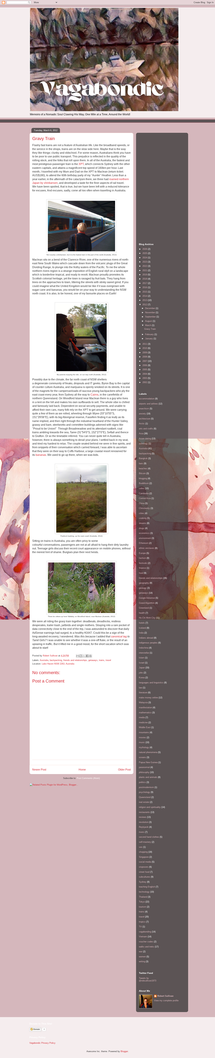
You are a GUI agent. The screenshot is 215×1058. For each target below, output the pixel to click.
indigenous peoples (148, 642)
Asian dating (145, 438)
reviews (142, 817)
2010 (145, 348)
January (149, 338)
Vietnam (143, 936)
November (150, 312)
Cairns (94, 394)
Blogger (124, 1051)
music (142, 742)
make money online (148, 697)
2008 (145, 356)
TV (140, 926)
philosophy (144, 772)
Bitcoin (142, 473)
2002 (145, 382)
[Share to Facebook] (87, 656)
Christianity (144, 508)
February (149, 334)
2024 (145, 257)
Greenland (144, 608)
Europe (142, 553)
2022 (145, 266)
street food (144, 872)
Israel (141, 662)
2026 (145, 249)
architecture (144, 418)
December (150, 308)
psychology (144, 792)
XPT (81, 164)
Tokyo (142, 901)
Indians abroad (146, 638)
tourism (142, 907)
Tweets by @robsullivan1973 (147, 979)
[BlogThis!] (80, 656)
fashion (142, 558)
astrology (143, 443)
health (142, 613)
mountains (144, 732)
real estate (144, 802)
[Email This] (77, 656)
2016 (145, 287)
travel (108, 660)
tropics (142, 921)
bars (141, 463)
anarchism (144, 408)
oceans (142, 757)
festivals (143, 563)
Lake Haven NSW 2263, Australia (58, 663)
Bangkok (143, 458)
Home (82, 769)
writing (142, 961)
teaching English (147, 886)
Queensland (144, 797)
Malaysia (143, 702)
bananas (41, 454)
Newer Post (39, 769)
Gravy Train (150, 329)
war (140, 951)
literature (143, 692)
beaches (143, 468)
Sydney (142, 882)
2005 (145, 369)
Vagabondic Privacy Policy (42, 1043)
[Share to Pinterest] (90, 656)
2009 (145, 352)
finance (142, 568)
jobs (141, 672)
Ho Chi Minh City (147, 618)
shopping (143, 852)
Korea (142, 677)
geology (142, 588)
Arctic (142, 423)
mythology (144, 747)
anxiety (142, 413)
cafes (141, 488)
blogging (143, 478)
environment (145, 538)
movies (142, 737)
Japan (142, 667)
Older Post (124, 769)
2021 (145, 270)
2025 (145, 253)
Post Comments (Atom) (88, 778)
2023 (145, 262)
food (141, 573)
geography (144, 583)
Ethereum (143, 543)
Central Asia (145, 498)
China (141, 503)
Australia (44, 660)
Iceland (142, 628)
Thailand (143, 897)
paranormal (144, 767)
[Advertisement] (91, 120)
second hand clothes (149, 837)
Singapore (144, 857)
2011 (145, 344)
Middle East (144, 727)
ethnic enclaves (146, 548)
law (140, 687)
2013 (145, 300)
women (142, 956)
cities (141, 513)
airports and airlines (148, 403)
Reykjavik (143, 827)
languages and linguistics (151, 682)
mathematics (145, 712)
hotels (142, 623)
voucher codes (146, 941)
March (148, 325)
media (142, 717)
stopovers (143, 867)
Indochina (143, 647)
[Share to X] (84, 656)
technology (144, 892)
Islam (141, 657)
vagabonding (145, 931)
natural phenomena (148, 752)
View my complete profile (166, 1000)
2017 (145, 283)
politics (142, 782)
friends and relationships (75, 660)
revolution (143, 822)
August (149, 321)
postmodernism (146, 787)
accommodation (146, 398)
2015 (145, 292)
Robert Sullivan (165, 996)
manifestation (145, 707)
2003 (145, 378)
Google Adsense (147, 598)
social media (145, 862)
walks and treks (146, 946)
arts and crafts (146, 428)
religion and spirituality (150, 807)
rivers (141, 832)
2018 (145, 279)
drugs (141, 528)
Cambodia (144, 493)
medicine (143, 722)
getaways (93, 660)
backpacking (56, 660)
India (141, 633)
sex (140, 847)
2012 (145, 304)
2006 (145, 365)
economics (144, 533)
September (150, 316)
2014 (145, 296)
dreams (142, 523)
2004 (145, 374)
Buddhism (144, 483)
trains (101, 660)
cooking (142, 518)
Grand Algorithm (147, 603)
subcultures (144, 877)
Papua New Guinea (148, 762)
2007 (145, 361)
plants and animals (148, 777)
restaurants (144, 812)
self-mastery (145, 842)
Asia (141, 433)
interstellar (144, 653)
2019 (145, 274)
